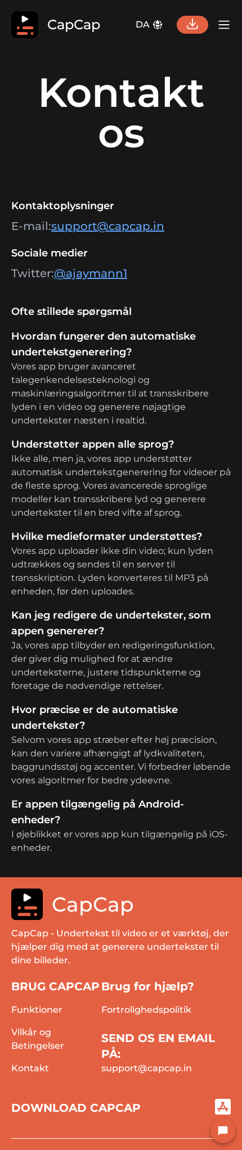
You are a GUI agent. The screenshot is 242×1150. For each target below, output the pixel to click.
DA (143, 24)
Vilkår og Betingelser (37, 1039)
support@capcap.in (107, 226)
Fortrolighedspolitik (146, 1009)
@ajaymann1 (90, 273)
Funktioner (36, 1009)
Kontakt (30, 1068)
